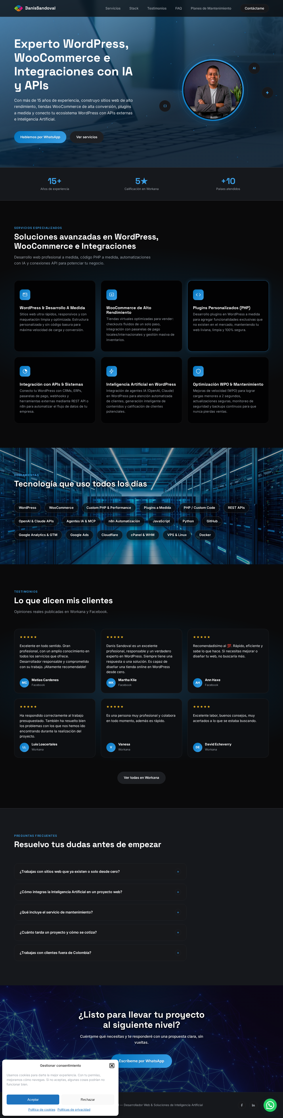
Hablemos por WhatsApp (40, 137)
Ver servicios (86, 137)
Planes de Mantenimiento (211, 8)
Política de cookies (41, 1109)
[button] (112, 1065)
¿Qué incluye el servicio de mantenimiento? (56, 912)
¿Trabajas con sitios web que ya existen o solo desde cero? (70, 871)
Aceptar (33, 1099)
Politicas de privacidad (73, 1109)
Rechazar (88, 1099)
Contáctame (254, 8)
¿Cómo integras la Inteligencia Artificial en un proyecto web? (71, 892)
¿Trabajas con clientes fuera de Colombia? (55, 952)
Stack (133, 8)
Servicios (112, 8)
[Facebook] (242, 1105)
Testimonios (156, 8)
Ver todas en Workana (141, 777)
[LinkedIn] (253, 1105)
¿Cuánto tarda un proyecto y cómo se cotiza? (58, 932)
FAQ (178, 8)
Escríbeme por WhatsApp (141, 1061)
